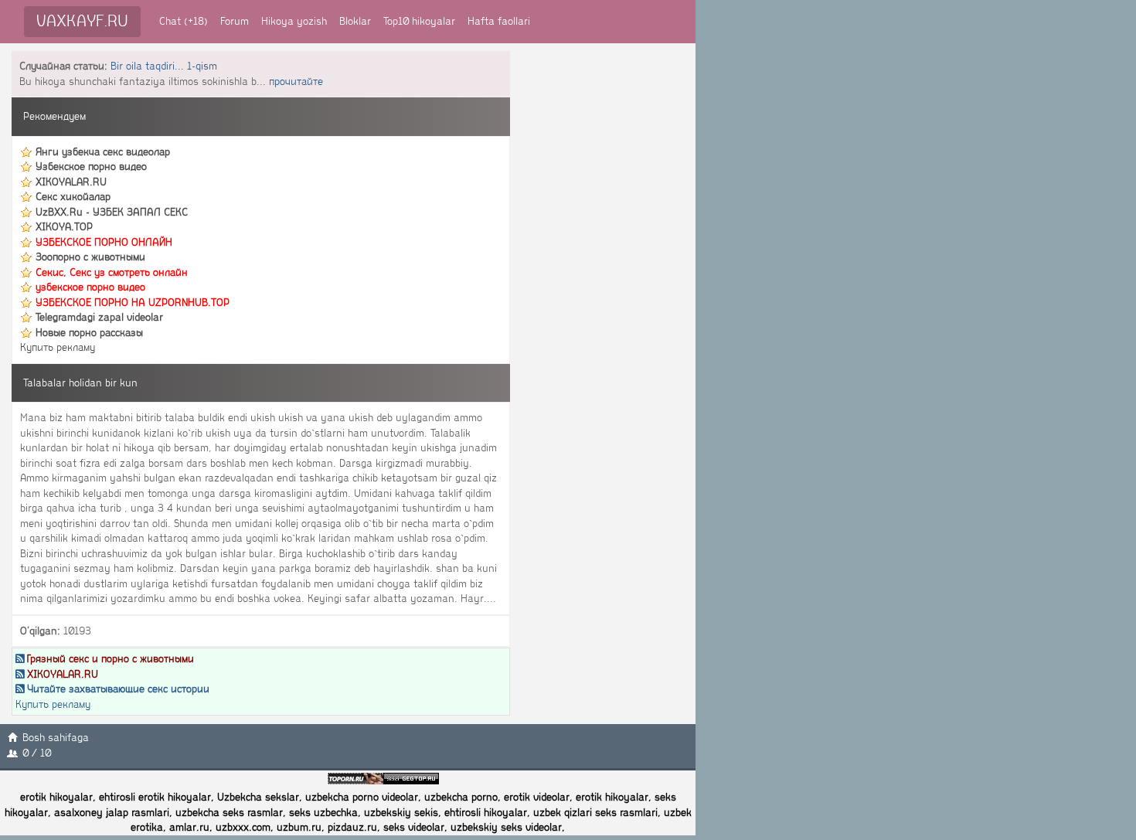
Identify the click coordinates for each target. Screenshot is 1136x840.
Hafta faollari (499, 21)
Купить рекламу (57, 347)
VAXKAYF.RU (82, 21)
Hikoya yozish (294, 21)
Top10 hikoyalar (419, 21)
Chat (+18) (183, 21)
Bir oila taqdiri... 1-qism (164, 66)
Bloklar (355, 21)
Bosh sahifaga (55, 737)
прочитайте (296, 81)
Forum (234, 21)
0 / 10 (36, 753)
